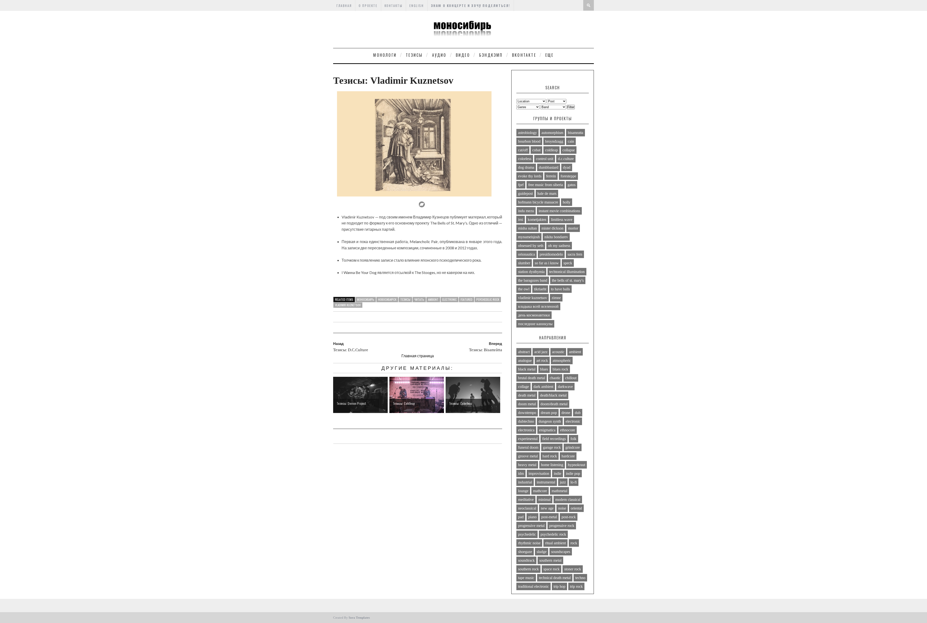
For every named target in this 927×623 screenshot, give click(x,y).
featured (466, 299)
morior (573, 228)
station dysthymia (531, 272)
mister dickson (552, 228)
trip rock (576, 586)
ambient (433, 299)
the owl (523, 289)
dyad (566, 167)
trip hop (559, 586)
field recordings (554, 439)
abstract (524, 352)
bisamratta (575, 133)
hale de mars (546, 193)
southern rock (528, 569)
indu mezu (526, 211)
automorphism (552, 133)
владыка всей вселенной (538, 306)
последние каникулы (535, 324)
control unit (544, 159)
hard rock (549, 456)
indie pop (573, 473)
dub (578, 413)
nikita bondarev (556, 237)
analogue (525, 360)
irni (520, 219)
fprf (521, 185)
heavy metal (527, 465)
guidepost (525, 193)
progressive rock (561, 526)
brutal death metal (531, 378)
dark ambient (543, 387)
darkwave (565, 387)
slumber (524, 263)
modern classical (567, 499)
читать (419, 299)
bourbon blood (529, 141)
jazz (563, 482)
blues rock (560, 369)
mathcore (540, 491)
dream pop (549, 413)
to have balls (560, 289)
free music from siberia (545, 185)
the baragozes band (532, 280)
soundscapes (560, 552)
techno (580, 578)
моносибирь (365, 299)
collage (523, 387)
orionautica (526, 254)
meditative (526, 499)
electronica (526, 430)
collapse (568, 150)
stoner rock (572, 569)
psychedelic (527, 534)
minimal (544, 499)
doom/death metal (554, 404)
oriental (576, 508)
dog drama (526, 167)
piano (532, 517)
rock (573, 543)
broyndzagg (554, 141)
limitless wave (561, 219)
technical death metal (555, 578)
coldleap (551, 150)
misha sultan (527, 228)
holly (566, 202)
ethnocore (567, 430)
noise (562, 508)
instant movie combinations (559, 211)
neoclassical (527, 508)
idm (521, 473)
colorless (524, 159)
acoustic (558, 352)
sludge (542, 552)
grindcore (572, 447)
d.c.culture (566, 159)
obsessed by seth (530, 246)
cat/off (523, 150)
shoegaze (525, 552)
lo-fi (573, 482)
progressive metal (531, 526)
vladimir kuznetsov (348, 305)
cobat (536, 150)
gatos (572, 185)
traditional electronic (533, 586)
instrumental (546, 482)
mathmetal (559, 491)
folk (573, 439)
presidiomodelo (551, 254)
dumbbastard (548, 167)
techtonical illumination (567, 272)
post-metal (549, 517)
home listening (552, 465)
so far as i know (547, 263)
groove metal (528, 456)
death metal (526, 395)
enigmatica (547, 430)
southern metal (550, 560)
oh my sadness (559, 246)
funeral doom (528, 447)
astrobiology (527, 133)
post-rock (569, 517)
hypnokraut (576, 465)
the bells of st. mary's (568, 280)
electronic (449, 299)
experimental (528, 439)
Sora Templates (359, 617)
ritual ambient (555, 543)
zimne (556, 298)
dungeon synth (550, 421)
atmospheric (562, 360)
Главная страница (417, 355)
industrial (525, 482)
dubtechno (526, 421)
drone (566, 413)
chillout (570, 378)
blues (544, 369)
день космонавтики (534, 315)
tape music (526, 578)
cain (571, 141)
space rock (551, 569)
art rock (542, 360)
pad (521, 517)
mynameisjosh (529, 237)
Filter (570, 107)
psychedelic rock (487, 299)
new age (547, 508)
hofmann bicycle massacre (538, 202)
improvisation (538, 473)
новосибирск (387, 299)
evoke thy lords (529, 176)
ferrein (551, 176)
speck (567, 263)
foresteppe (568, 176)
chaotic (555, 378)
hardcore (568, 456)
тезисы (405, 299)
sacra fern (575, 254)
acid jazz (541, 352)
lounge (523, 491)
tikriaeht (540, 289)
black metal (526, 369)
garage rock (552, 447)
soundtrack (526, 560)
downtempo (527, 413)
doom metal (527, 404)
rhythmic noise (529, 543)
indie (557, 473)
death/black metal (553, 395)
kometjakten (537, 219)
